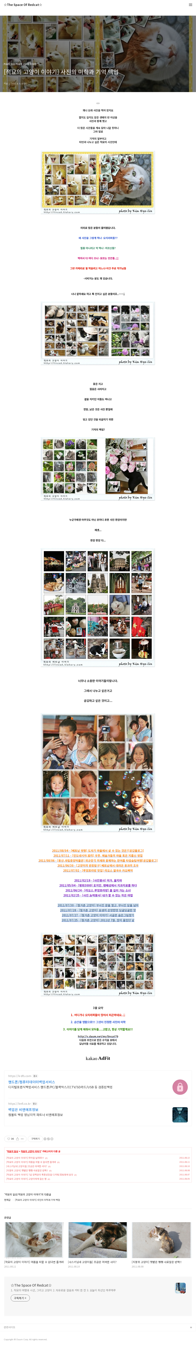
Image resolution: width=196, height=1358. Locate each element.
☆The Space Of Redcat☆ (23, 5)
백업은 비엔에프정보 (23, 1109)
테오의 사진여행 (12, 1346)
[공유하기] (17, 1139)
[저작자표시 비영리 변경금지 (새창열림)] (48, 1138)
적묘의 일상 (12, 1151)
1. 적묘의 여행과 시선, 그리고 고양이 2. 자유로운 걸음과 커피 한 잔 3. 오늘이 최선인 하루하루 (63, 1290)
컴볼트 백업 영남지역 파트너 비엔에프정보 (35, 1114)
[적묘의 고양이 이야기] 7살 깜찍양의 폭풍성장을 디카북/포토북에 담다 (39, 1174)
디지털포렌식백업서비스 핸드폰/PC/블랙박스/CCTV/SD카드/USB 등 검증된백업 (60, 1087)
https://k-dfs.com (19, 1076)
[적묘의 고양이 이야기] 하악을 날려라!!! (25, 1157)
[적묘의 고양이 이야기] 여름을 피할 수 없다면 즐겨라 (31, 1162)
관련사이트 (9, 1327)
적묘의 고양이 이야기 (31, 1151)
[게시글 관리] (22, 1139)
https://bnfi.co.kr (19, 1103)
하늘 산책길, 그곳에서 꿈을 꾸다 (21, 1334)
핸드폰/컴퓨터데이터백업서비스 (31, 1081)
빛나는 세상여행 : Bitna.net (18, 1340)
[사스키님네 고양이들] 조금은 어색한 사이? (26, 1166)
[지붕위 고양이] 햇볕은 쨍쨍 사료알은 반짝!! (27, 1170)
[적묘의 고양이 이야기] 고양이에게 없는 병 (26, 1178)
